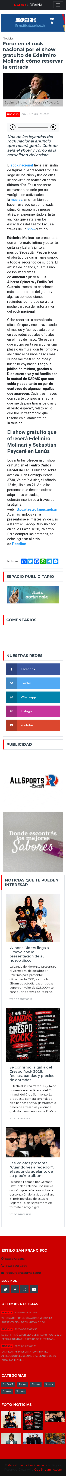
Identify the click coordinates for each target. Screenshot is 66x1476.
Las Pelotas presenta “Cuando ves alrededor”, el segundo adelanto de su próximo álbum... (28, 1355)
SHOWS (8, 1384)
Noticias (12, 114)
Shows (22, 1384)
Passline (19, 544)
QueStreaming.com (48, 1469)
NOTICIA (7, 1312)
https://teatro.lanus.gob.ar (36, 509)
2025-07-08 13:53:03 (35, 114)
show (31, 229)
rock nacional (22, 165)
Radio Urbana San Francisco (27, 1465)
